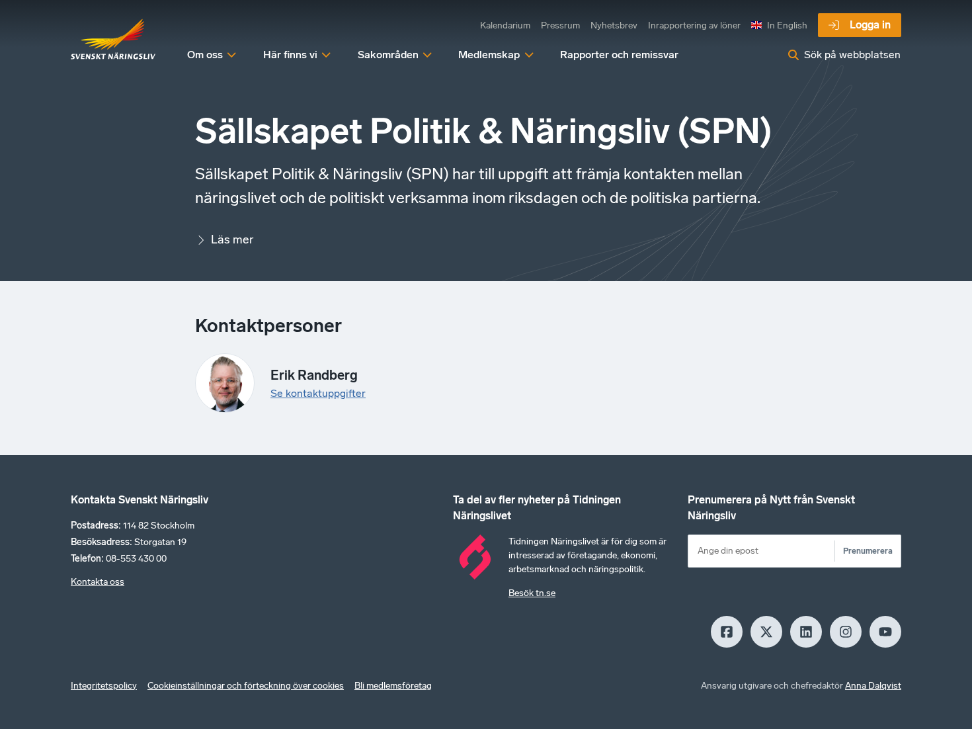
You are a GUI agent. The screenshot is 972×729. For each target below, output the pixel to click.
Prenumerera (868, 551)
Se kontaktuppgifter (318, 393)
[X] (766, 632)
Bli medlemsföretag (393, 685)
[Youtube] (885, 632)
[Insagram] (846, 632)
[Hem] (113, 39)
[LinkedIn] (806, 632)
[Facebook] (727, 632)
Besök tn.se (531, 593)
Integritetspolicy (104, 685)
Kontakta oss (97, 581)
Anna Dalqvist (873, 685)
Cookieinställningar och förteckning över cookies (245, 685)
